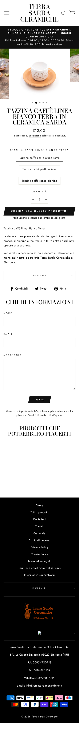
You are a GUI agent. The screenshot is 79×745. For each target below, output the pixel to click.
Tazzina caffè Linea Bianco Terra (39, 150)
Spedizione (35, 135)
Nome (8, 313)
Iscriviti (39, 588)
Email (8, 334)
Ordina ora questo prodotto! (39, 211)
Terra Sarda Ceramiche (39, 13)
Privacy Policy (39, 547)
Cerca (39, 505)
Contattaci (39, 519)
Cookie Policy (39, 554)
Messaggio (13, 355)
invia (40, 399)
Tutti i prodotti (39, 512)
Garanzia (39, 533)
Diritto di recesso (39, 540)
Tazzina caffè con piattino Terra (39, 158)
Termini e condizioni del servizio (39, 568)
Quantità (39, 191)
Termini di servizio (38, 415)
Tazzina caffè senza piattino (39, 181)
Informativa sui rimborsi (39, 575)
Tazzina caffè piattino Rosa (39, 169)
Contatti (39, 526)
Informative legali (39, 561)
